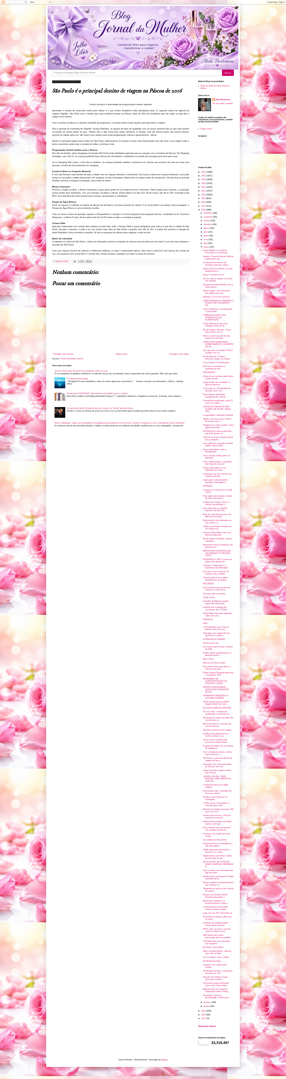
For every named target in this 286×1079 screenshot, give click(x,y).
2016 (203, 210)
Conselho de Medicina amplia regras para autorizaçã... (215, 602)
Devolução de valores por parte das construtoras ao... (218, 719)
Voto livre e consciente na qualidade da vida (214, 367)
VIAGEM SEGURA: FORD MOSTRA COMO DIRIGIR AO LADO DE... (217, 778)
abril (206, 243)
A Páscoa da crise (211, 643)
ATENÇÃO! (208, 486)
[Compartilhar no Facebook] (87, 261)
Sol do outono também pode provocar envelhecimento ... (216, 741)
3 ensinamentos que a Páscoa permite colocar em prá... (216, 628)
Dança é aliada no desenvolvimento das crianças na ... (218, 883)
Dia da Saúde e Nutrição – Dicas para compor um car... (217, 331)
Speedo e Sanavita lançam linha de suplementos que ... (218, 257)
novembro (208, 217)
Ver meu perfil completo (222, 103)
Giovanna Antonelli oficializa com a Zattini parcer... (218, 285)
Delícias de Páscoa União (214, 663)
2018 (203, 202)
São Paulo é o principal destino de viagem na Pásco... (217, 759)
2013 (203, 1018)
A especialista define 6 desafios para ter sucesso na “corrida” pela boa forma (100, 408)
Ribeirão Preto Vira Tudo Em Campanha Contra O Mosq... (216, 990)
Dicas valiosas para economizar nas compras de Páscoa (216, 828)
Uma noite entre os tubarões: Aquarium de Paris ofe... (215, 509)
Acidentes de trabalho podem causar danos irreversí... (215, 924)
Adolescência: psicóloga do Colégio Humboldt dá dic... (218, 877)
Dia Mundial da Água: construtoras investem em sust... (218, 972)
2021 (203, 191)
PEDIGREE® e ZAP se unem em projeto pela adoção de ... (217, 560)
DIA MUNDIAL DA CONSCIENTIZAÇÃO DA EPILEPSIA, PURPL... (215, 681)
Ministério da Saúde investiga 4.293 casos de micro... (218, 810)
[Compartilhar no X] (85, 261)
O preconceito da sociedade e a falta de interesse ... (216, 383)
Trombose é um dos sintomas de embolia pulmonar (217, 475)
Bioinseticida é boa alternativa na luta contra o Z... (217, 521)
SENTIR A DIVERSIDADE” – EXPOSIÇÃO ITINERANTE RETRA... (216, 689)
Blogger (164, 1060)
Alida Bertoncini (222, 99)
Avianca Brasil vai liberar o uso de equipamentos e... (217, 269)
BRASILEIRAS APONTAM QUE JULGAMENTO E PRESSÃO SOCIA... (217, 553)
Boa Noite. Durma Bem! (213, 947)
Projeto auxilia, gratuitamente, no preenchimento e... (217, 654)
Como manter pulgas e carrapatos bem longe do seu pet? (217, 463)
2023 (203, 183)
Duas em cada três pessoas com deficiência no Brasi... (217, 515)
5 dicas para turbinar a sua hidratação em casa (214, 469)
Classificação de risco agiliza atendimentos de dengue (215, 578)
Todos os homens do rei (213, 275)
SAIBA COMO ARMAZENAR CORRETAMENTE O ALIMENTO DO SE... (218, 344)
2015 (203, 1011)
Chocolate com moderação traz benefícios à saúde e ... (216, 634)
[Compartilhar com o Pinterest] (90, 261)
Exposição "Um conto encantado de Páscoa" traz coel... (217, 765)
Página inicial (121, 354)
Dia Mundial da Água (212, 961)
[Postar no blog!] (82, 261)
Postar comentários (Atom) (71, 359)
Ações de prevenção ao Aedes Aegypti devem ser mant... (216, 703)
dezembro (208, 213)
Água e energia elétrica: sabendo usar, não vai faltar (217, 952)
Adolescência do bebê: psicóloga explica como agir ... (217, 822)
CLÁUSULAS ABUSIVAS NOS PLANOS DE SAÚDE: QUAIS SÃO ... (217, 409)
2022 (203, 187)
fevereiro (208, 1002)
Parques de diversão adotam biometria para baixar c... (215, 896)
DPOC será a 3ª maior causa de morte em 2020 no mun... (217, 930)
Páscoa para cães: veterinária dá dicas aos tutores (217, 792)
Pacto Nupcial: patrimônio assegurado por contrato (214, 395)
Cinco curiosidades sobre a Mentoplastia (214, 450)
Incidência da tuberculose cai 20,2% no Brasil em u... (215, 735)
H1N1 (205, 623)
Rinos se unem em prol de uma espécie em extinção (216, 337)
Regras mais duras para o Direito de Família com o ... (217, 420)
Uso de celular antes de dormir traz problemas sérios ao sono (81, 371)
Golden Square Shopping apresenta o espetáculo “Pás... (218, 674)
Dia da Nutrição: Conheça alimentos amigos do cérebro (216, 357)
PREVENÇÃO (209, 372)
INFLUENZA (208, 584)
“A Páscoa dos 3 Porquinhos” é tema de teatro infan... (216, 804)
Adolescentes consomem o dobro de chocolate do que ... (217, 857)
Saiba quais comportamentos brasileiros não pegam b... (215, 481)
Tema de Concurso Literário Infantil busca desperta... (218, 438)
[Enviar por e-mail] (79, 261)
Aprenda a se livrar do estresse (216, 297)
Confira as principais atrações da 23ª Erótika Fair (217, 527)
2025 (203, 176)
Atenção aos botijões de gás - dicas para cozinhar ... (216, 978)
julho (206, 232)
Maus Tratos (208, 659)
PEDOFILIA (208, 619)
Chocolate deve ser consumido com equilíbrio (216, 942)
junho (206, 236)
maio (206, 239)
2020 (203, 195)
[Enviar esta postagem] (74, 261)
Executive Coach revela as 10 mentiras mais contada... (216, 572)
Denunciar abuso (207, 1026)
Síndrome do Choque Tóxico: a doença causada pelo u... (216, 503)
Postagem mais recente (63, 354)
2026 (203, 172)
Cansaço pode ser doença (214, 594)
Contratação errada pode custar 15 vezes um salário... (218, 401)
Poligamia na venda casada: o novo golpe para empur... (218, 426)
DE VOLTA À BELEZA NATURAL (217, 708)
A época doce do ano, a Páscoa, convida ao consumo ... (217, 816)
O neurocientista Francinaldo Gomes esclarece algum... (215, 908)
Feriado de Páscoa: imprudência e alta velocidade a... (217, 844)
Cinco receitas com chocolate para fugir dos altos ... (218, 871)
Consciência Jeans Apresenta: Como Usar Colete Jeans (216, 984)
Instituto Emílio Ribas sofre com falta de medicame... (217, 533)
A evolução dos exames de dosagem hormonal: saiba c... (217, 263)
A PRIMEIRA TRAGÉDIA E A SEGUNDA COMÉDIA (215, 696)
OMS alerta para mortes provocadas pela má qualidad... (217, 936)
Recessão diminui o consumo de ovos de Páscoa (217, 725)
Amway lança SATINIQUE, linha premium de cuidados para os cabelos (97, 393)
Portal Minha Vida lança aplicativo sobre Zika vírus (217, 614)
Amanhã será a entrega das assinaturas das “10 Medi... (216, 608)
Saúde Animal (209, 597)
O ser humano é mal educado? (216, 362)
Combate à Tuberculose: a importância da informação (215, 566)
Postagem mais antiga (178, 354)
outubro (207, 220)
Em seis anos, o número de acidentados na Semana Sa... (217, 712)
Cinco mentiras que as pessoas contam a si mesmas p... (216, 588)
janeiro (207, 1006)
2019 (203, 198)
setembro (208, 224)
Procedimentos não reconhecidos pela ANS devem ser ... (217, 432)
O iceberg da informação (77, 379)
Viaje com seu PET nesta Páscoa (217, 913)
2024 (203, 179)
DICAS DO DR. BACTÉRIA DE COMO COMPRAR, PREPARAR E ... (218, 864)
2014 (203, 1015)
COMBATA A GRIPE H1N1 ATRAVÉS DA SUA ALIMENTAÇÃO (214, 317)
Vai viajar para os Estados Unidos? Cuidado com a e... (218, 351)
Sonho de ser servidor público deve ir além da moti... (218, 377)
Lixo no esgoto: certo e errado (216, 957)
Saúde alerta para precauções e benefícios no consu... (216, 850)
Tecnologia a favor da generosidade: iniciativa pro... (216, 996)
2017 (203, 206)
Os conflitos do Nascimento (215, 840)
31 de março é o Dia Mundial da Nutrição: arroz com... (216, 389)
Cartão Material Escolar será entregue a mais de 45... (215, 324)
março (207, 247)
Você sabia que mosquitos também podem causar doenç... (218, 444)
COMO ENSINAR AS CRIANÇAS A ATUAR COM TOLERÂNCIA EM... (218, 303)
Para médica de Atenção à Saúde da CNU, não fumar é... (217, 497)
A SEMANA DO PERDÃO (214, 639)
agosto (207, 228)
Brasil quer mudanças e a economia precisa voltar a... (216, 902)
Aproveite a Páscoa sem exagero (217, 730)
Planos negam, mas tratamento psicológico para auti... (216, 292)
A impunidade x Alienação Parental (218, 415)
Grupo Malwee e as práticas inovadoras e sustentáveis (215, 251)
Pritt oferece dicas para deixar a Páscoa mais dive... (216, 667)
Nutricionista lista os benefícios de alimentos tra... (218, 546)
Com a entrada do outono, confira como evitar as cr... (217, 753)
